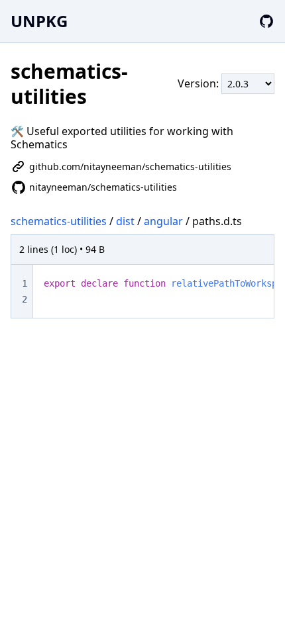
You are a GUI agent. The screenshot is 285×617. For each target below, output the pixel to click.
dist (125, 221)
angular (163, 221)
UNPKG (39, 21)
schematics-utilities (59, 221)
